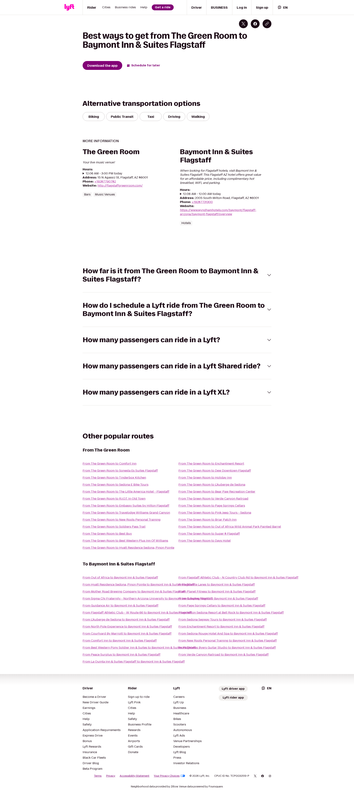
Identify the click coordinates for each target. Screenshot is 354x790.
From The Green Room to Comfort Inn (109, 463)
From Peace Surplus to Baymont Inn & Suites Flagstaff (121, 654)
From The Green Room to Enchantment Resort (211, 463)
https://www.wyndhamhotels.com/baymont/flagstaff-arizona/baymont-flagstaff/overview (218, 212)
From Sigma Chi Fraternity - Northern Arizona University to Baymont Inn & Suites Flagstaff (148, 598)
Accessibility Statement (134, 776)
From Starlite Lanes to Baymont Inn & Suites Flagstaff (216, 584)
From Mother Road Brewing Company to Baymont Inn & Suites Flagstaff (134, 591)
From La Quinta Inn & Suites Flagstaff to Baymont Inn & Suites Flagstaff (134, 661)
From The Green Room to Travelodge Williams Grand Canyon (126, 513)
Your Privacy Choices (167, 776)
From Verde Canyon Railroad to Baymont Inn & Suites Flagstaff (223, 654)
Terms (98, 776)
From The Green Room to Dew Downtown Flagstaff (214, 470)
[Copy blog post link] (267, 23)
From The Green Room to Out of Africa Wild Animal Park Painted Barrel (229, 527)
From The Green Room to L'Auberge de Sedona (211, 484)
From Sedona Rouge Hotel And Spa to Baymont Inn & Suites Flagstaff (228, 633)
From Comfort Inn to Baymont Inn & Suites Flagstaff (120, 640)
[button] (177, 275)
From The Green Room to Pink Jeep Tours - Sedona (214, 513)
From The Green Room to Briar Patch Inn (207, 520)
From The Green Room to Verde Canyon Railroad (213, 498)
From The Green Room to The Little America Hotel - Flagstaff (126, 491)
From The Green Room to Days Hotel (204, 541)
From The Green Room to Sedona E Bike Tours (115, 484)
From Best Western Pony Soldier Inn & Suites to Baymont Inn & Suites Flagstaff (139, 647)
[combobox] (282, 7)
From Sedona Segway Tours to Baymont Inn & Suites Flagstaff (222, 619)
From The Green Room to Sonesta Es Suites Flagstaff (120, 470)
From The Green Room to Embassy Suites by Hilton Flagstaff (126, 505)
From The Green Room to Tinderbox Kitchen (114, 477)
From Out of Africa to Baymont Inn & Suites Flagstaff (120, 577)
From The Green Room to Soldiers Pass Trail (114, 527)
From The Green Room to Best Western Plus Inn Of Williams (125, 541)
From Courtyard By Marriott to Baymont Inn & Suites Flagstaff (127, 633)
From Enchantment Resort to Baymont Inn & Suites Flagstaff (221, 626)
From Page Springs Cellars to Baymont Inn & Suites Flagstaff (221, 605)
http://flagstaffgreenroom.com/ (120, 185)
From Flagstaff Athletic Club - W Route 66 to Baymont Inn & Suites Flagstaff (137, 612)
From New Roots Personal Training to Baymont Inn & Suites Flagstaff (227, 640)
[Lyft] (69, 7)
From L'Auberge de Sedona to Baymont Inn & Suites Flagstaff (126, 619)
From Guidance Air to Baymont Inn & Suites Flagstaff (120, 605)
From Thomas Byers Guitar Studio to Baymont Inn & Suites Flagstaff (227, 647)
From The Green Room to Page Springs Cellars (211, 505)
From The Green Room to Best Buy (107, 534)
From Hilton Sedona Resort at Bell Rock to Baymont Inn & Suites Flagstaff (231, 612)
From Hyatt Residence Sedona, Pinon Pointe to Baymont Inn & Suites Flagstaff (139, 584)
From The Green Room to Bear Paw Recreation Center (216, 491)
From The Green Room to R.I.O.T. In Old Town (114, 498)
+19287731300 (202, 202)
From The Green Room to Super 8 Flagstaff (209, 534)
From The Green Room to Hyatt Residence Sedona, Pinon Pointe (128, 548)
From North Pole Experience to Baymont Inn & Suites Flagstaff (127, 626)
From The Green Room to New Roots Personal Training (122, 520)
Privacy (110, 776)
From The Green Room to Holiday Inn (205, 477)
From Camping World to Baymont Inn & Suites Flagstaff (218, 598)
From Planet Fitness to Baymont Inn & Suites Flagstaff (217, 591)
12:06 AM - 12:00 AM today (202, 194)
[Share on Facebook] (255, 23)
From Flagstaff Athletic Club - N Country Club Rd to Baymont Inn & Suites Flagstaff (238, 577)
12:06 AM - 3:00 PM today (104, 173)
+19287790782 (105, 181)
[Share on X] (243, 23)
